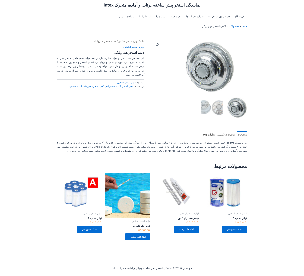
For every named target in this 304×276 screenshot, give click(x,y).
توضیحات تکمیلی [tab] (226, 134)
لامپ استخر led (113, 86)
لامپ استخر (127, 86)
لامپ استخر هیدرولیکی (93, 86)
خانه (142, 41)
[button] (157, 45)
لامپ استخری (75, 86)
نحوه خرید (176, 16)
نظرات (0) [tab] (209, 134)
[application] (210, 16)
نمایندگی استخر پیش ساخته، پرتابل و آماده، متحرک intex (152, 5)
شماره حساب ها (194, 16)
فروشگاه (239, 16)
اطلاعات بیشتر (234, 229)
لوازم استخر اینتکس (128, 41)
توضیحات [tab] (242, 134)
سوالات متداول (126, 16)
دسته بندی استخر (221, 16)
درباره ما (160, 16)
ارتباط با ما (145, 16)
